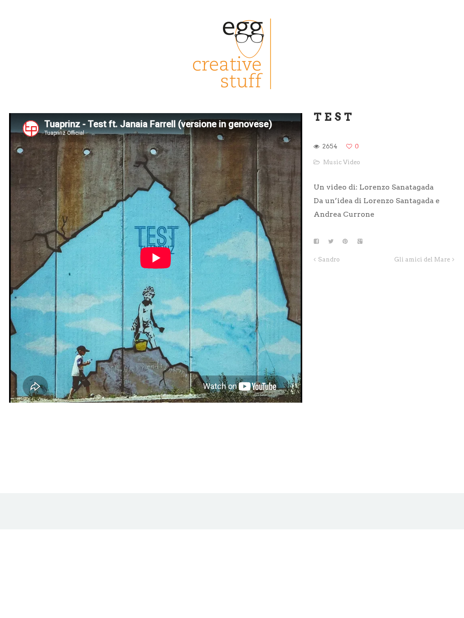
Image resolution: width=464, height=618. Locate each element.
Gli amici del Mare (422, 259)
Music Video (341, 162)
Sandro (329, 259)
